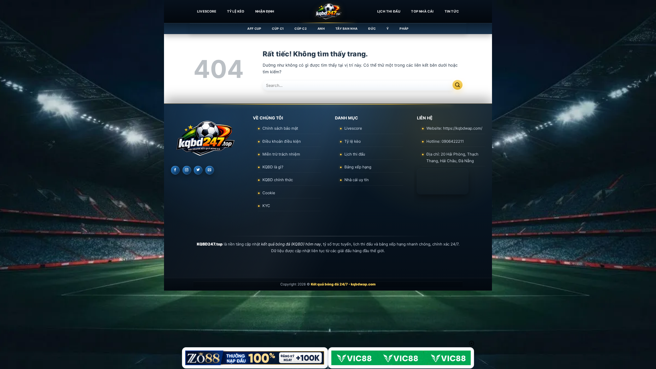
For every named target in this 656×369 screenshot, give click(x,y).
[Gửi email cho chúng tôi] (209, 170)
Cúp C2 (300, 28)
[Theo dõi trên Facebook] (175, 170)
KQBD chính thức (277, 179)
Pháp (403, 28)
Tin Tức (452, 11)
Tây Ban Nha (346, 28)
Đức (372, 28)
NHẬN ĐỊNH (264, 11)
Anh (321, 28)
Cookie (268, 192)
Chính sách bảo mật (280, 128)
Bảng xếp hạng (357, 167)
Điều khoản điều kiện (281, 141)
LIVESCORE (206, 11)
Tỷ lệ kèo (235, 11)
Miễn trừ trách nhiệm (281, 154)
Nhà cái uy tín (356, 179)
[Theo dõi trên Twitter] (198, 170)
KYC (266, 205)
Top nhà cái (422, 11)
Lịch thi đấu (388, 11)
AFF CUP (254, 28)
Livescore (353, 128)
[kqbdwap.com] (328, 11)
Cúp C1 (278, 28)
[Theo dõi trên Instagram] (186, 170)
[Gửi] (458, 85)
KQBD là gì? (272, 167)
